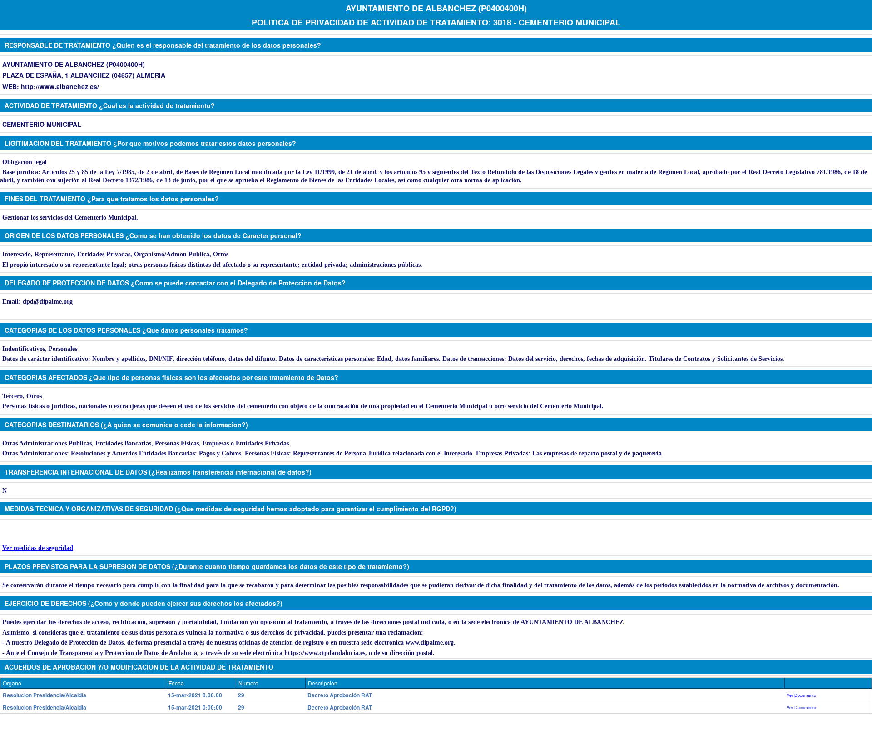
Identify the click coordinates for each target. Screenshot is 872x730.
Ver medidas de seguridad (37, 548)
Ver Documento (801, 695)
